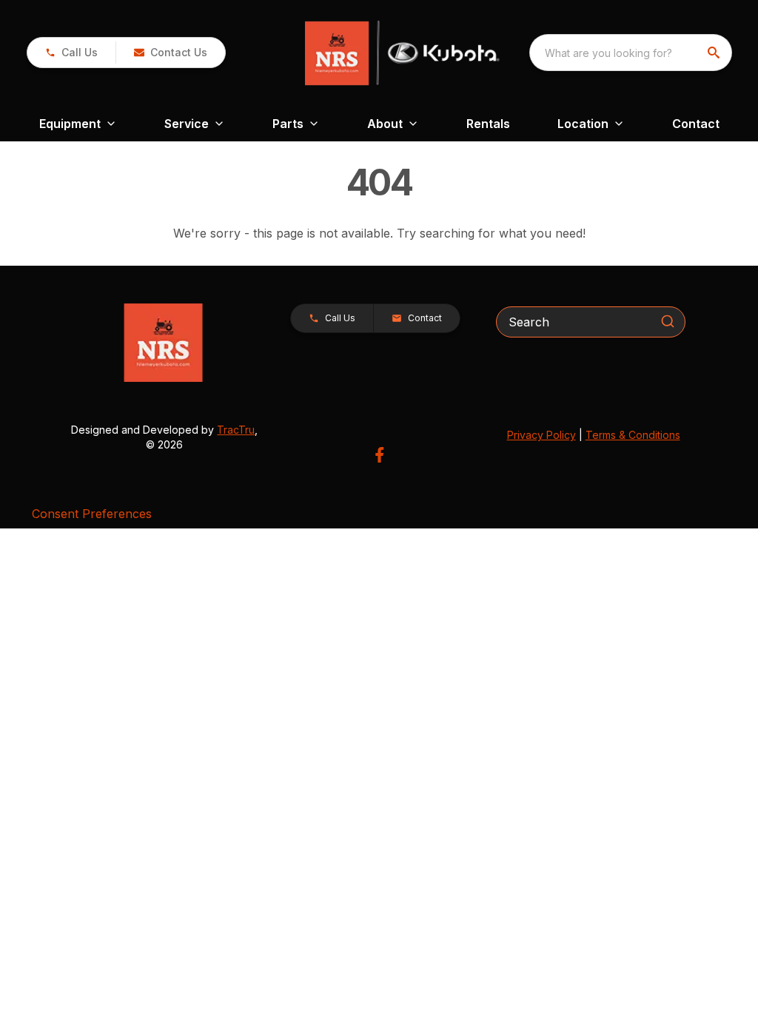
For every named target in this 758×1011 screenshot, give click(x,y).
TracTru (236, 429)
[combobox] (630, 52)
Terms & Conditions (633, 435)
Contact (696, 123)
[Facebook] (379, 454)
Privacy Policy (541, 435)
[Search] (667, 321)
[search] (715, 53)
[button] (71, 52)
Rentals (488, 123)
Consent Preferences (92, 513)
